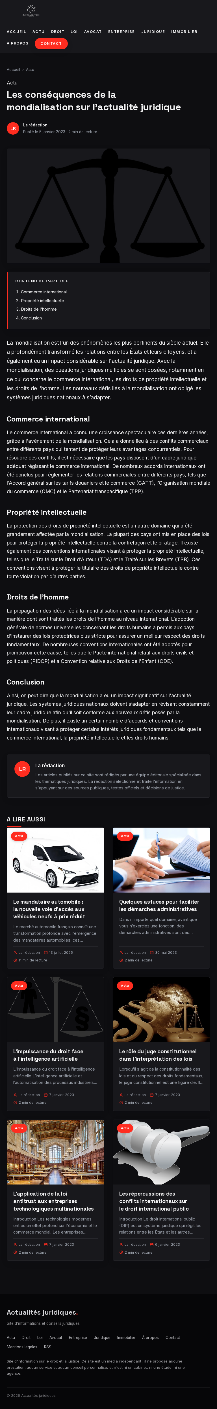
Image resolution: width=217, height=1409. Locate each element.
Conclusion (31, 317)
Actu (38, 31)
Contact (51, 43)
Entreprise (121, 31)
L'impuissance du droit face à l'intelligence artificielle (48, 1055)
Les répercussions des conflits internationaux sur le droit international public (154, 1201)
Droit (58, 31)
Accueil (16, 31)
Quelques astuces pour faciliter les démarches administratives (159, 905)
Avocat (93, 31)
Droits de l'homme (39, 309)
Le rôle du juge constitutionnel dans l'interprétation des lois (158, 1055)
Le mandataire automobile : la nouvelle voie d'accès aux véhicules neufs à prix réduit (49, 909)
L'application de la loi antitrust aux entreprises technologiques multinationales (53, 1201)
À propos (18, 43)
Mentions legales (22, 1347)
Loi (74, 31)
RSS (47, 1347)
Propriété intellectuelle (42, 300)
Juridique (153, 31)
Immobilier (184, 31)
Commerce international (44, 291)
